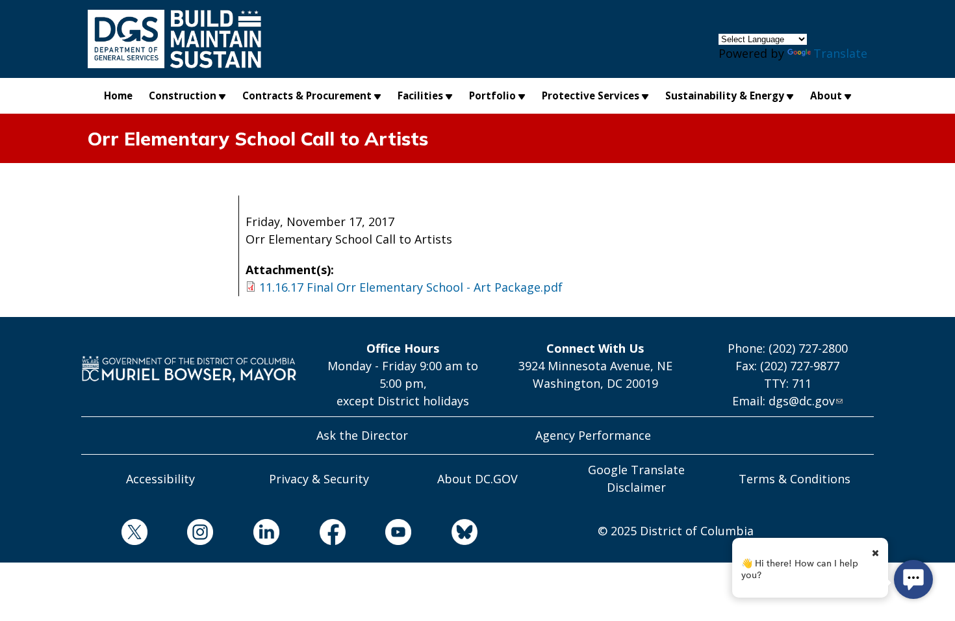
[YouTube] (379, 534)
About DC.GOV (477, 479)
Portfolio (492, 95)
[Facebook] (312, 534)
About (826, 95)
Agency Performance (593, 435)
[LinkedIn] (246, 534)
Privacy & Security (319, 479)
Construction (182, 95)
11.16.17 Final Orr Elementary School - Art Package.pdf (411, 287)
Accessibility (160, 479)
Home (118, 95)
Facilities (420, 95)
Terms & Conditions (794, 479)
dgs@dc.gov (802, 401)
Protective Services (590, 95)
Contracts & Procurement (307, 95)
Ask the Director (362, 435)
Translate (840, 53)
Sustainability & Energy (724, 95)
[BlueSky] (444, 534)
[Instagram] (180, 534)
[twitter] (114, 534)
